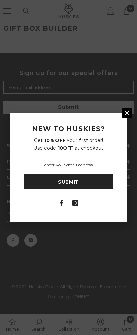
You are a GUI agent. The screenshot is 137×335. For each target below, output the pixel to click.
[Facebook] (61, 203)
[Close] (127, 113)
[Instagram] (75, 203)
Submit (68, 182)
